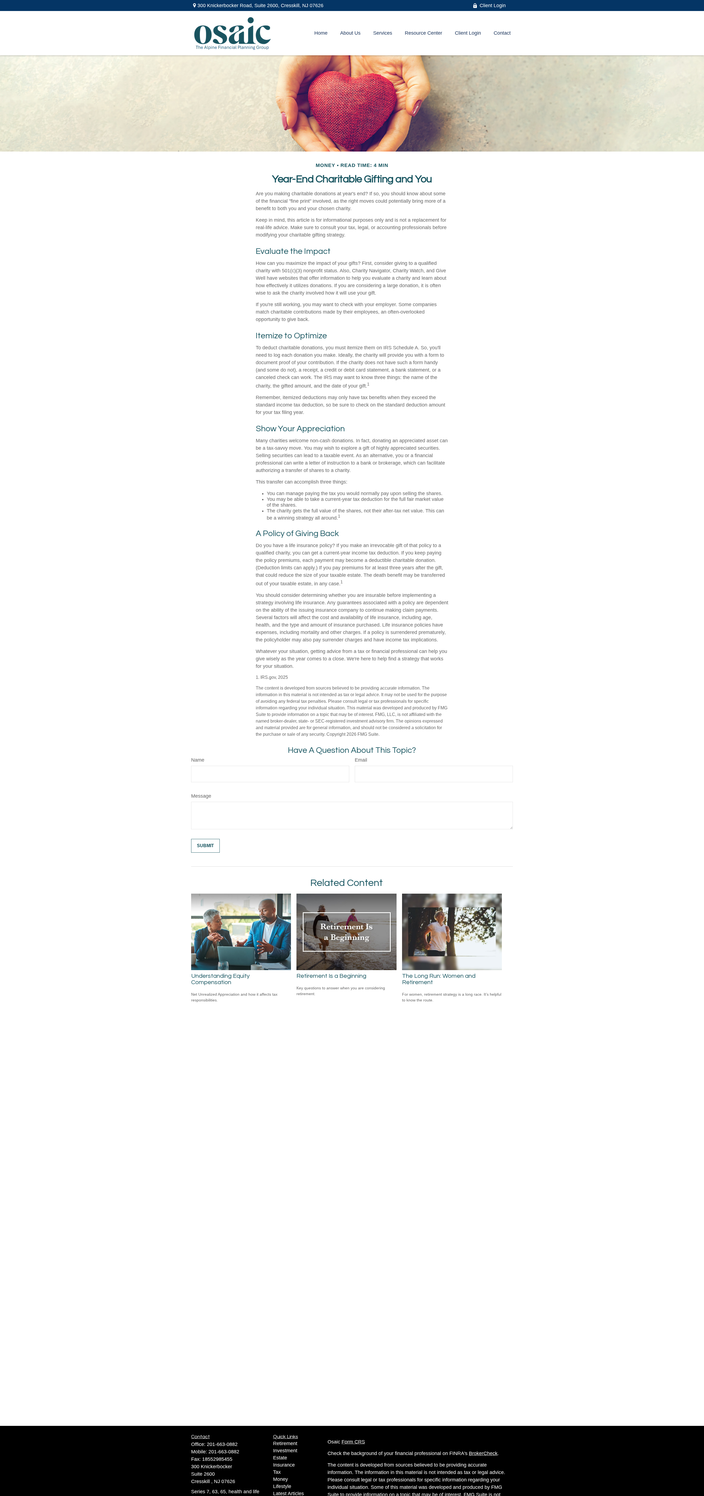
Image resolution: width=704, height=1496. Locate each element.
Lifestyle (282, 1486)
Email (361, 760)
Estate (280, 1458)
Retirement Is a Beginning (331, 976)
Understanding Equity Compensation (220, 979)
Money (280, 1479)
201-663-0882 (222, 1444)
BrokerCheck (483, 1453)
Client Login (493, 5)
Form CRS (353, 1442)
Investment (285, 1450)
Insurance (284, 1465)
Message (201, 796)
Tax (277, 1472)
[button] (321, 33)
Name (197, 760)
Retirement (285, 1443)
